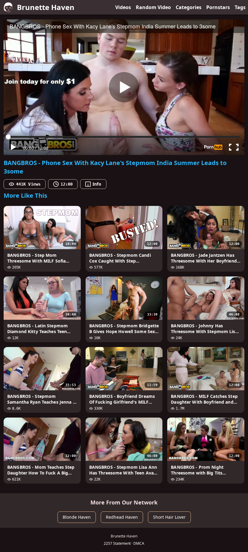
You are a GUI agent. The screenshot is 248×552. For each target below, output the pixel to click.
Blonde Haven (77, 517)
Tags (240, 7)
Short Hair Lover (169, 517)
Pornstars (218, 7)
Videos (123, 7)
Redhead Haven (122, 517)
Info (97, 184)
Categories (188, 7)
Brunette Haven (45, 7)
